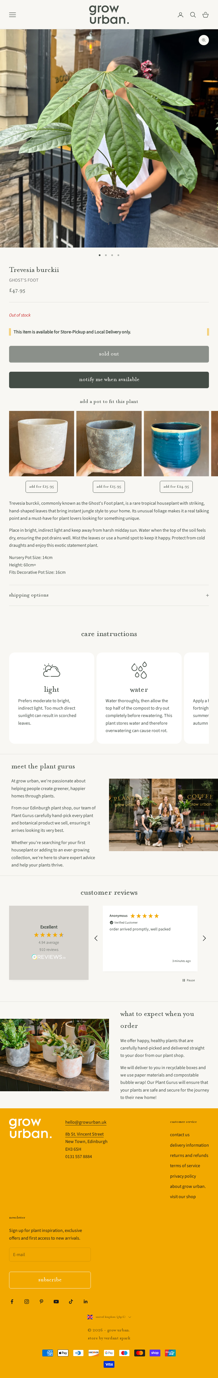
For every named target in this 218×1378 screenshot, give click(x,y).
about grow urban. (188, 1186)
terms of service (185, 1166)
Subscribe (50, 1280)
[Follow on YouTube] (56, 1301)
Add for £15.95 (41, 487)
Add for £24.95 (176, 487)
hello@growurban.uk (85, 1122)
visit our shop (183, 1197)
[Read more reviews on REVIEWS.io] (49, 958)
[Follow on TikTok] (71, 1301)
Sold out (109, 354)
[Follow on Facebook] (12, 1301)
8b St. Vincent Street (84, 1134)
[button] (96, 938)
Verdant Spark (117, 1338)
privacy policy (183, 1176)
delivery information (189, 1145)
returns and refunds (189, 1155)
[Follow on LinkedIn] (86, 1301)
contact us (180, 1135)
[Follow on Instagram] (27, 1301)
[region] (150, 938)
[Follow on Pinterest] (41, 1301)
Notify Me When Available (109, 380)
